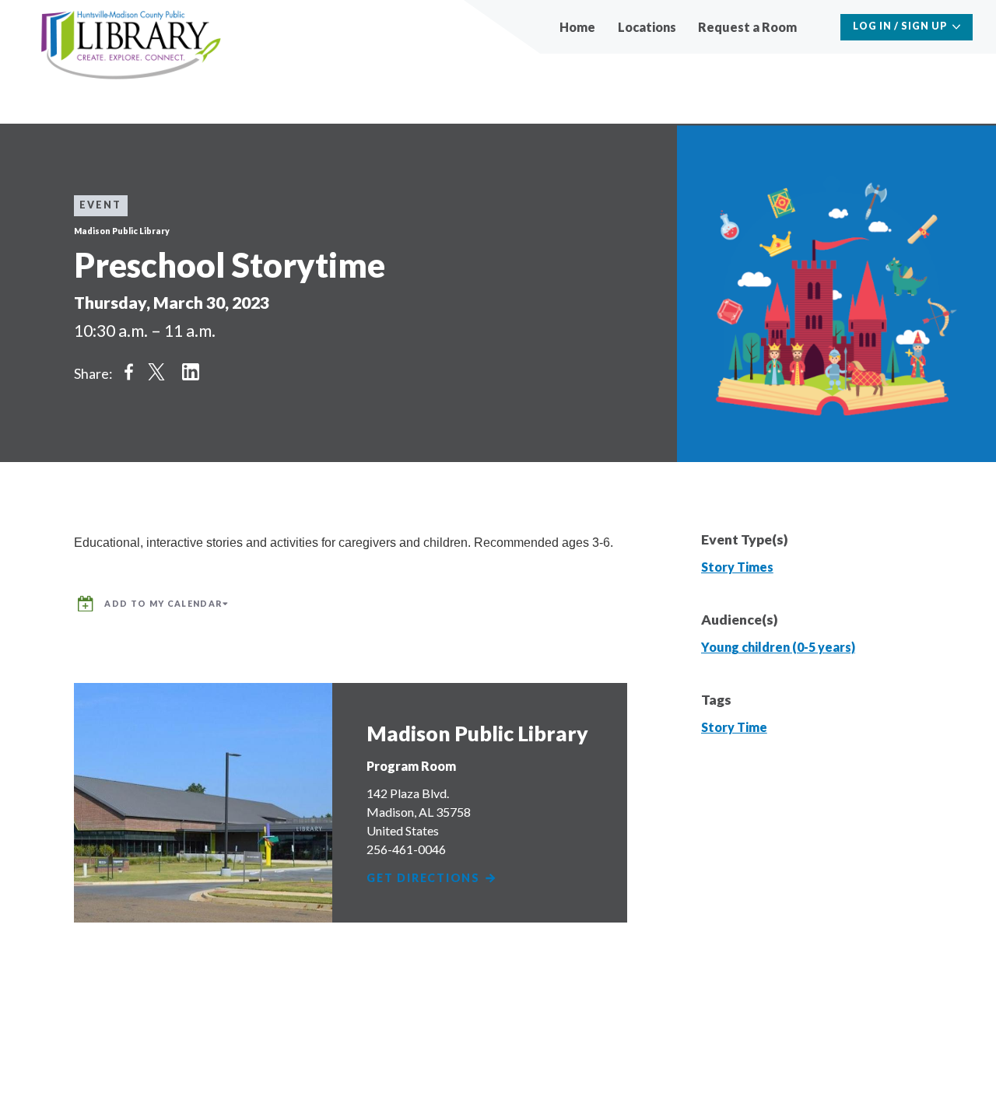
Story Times (737, 566)
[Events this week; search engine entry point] (820, 27)
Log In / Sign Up (900, 26)
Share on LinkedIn (190, 371)
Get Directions (425, 878)
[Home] (131, 45)
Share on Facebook (128, 371)
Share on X (156, 371)
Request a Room (747, 26)
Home (577, 26)
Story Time (734, 727)
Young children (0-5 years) (778, 646)
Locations (647, 26)
